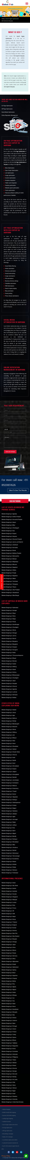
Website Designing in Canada (9, 894)
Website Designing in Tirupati (9, 791)
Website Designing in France (9, 908)
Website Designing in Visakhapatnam (11, 802)
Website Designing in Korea (9, 1048)
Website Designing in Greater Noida (11, 752)
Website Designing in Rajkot (9, 822)
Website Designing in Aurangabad (10, 774)
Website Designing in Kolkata (9, 697)
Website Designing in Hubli (8, 757)
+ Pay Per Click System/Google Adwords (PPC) (10, 1147)
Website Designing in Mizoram (9, 564)
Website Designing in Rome (9, 1006)
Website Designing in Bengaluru (10, 641)
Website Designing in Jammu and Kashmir (12, 542)
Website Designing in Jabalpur (9, 813)
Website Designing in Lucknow (9, 692)
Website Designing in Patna (9, 616)
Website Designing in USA (8, 913)
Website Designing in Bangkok (9, 939)
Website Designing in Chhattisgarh (10, 528)
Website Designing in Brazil (8, 972)
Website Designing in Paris (8, 905)
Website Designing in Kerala (9, 550)
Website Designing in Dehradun (10, 694)
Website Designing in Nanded (9, 777)
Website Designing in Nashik (9, 760)
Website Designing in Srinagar (9, 633)
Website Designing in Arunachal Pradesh (12, 519)
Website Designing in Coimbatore (10, 783)
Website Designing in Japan (9, 944)
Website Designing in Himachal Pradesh (12, 539)
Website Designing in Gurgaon (9, 647)
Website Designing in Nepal (9, 916)
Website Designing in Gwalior (9, 709)
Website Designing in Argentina (9, 975)
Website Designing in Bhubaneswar (11, 675)
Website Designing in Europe (9, 927)
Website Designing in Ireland (9, 1029)
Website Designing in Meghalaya (10, 561)
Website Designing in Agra (8, 715)
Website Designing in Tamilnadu (10, 581)
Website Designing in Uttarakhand (10, 592)
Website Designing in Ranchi (9, 638)
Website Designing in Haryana (9, 536)
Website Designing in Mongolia (9, 1012)
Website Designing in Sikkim (9, 578)
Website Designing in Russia (9, 953)
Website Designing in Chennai (9, 686)
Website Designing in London (9, 902)
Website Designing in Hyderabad (10, 607)
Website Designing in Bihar (8, 525)
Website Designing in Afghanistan (10, 961)
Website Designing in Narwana (9, 870)
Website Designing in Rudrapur (9, 839)
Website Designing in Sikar (8, 844)
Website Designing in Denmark (9, 1074)
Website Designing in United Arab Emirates (12, 1102)
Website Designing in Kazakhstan (10, 1009)
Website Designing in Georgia (9, 1071)
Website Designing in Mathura (9, 718)
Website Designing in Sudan (9, 992)
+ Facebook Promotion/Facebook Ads (10, 1143)
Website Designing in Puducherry (10, 788)
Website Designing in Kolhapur (9, 799)
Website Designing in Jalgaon (9, 771)
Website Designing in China (9, 947)
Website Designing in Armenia (9, 1068)
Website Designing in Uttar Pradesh (11, 589)
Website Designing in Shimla (9, 630)
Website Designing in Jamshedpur (10, 780)
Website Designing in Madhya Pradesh (11, 553)
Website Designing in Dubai (9, 882)
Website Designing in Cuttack (9, 805)
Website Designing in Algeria (9, 986)
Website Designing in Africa (8, 958)
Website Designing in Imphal (9, 664)
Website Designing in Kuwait (9, 964)
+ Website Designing (6, 1109)
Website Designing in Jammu (9, 635)
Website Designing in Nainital (9, 850)
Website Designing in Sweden (9, 1062)
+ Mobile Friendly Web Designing (9, 1112)
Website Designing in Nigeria (9, 989)
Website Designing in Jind (8, 735)
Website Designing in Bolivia (9, 981)
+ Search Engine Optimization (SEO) (10, 1124)
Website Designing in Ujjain (8, 816)
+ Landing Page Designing (7, 1118)
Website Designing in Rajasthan (10, 575)
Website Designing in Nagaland (9, 567)
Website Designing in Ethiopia (9, 995)
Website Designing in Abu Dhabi (10, 885)
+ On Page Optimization (7, 1127)
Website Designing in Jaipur (9, 680)
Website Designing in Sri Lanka (9, 1079)
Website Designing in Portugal (9, 1026)
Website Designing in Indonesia (10, 1054)
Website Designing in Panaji (9, 621)
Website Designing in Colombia (9, 1099)
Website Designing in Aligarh (9, 833)
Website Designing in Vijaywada (10, 797)
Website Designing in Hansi (8, 743)
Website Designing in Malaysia (9, 899)
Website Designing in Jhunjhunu (10, 847)
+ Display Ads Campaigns (7, 1137)
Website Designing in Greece (9, 1017)
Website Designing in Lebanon (9, 1020)
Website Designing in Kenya (9, 919)
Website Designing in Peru (8, 984)
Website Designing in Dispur (9, 613)
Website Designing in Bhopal (9, 658)
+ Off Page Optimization (7, 1130)
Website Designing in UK (8, 911)
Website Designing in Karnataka (10, 547)
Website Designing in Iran (8, 998)
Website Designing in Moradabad (10, 842)
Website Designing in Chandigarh (10, 627)
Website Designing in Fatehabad (10, 873)
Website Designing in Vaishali (9, 749)
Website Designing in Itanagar (9, 610)
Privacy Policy (6, 1156)
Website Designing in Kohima (9, 672)
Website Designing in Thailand (9, 922)
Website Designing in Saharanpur (10, 853)
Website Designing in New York (9, 933)
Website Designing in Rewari (9, 861)
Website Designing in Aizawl (9, 669)
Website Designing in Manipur (9, 559)
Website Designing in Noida (9, 652)
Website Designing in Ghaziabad (10, 746)
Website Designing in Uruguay (9, 978)
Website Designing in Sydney (9, 970)
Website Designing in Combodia (10, 1051)
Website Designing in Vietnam (9, 1088)
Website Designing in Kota (8, 828)
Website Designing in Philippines (10, 1057)
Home (3, 18)
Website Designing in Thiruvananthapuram (12, 655)
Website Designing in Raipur (9, 619)
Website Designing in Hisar (8, 740)
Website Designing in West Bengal (10, 595)
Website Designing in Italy (8, 1015)
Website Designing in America (9, 930)
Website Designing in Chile (8, 1082)
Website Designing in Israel (8, 1093)
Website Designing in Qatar (8, 1003)
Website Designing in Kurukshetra (10, 858)
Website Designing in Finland (9, 1031)
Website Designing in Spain (8, 1023)
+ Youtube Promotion (6, 1121)
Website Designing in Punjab (9, 573)
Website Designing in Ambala (9, 864)
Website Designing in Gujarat (9, 533)
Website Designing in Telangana (10, 584)
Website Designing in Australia (9, 891)
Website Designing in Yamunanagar (11, 856)
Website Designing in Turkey (9, 1034)
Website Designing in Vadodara (9, 811)
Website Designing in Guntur (9, 794)
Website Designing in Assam (9, 522)
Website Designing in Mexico (9, 950)
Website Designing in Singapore (10, 897)
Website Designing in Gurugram (10, 649)
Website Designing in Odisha (9, 570)
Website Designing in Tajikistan (9, 1043)
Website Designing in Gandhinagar (10, 624)
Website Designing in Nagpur (9, 808)
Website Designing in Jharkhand (10, 545)
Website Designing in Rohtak (9, 721)
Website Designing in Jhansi (9, 712)
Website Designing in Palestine (9, 1096)
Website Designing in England (9, 925)
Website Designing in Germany (9, 956)
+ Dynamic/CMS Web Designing (9, 1115)
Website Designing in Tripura (9, 587)
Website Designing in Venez (9, 1085)
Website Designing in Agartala (9, 514)
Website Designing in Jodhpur (9, 825)
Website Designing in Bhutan (9, 1040)
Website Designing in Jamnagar (10, 819)
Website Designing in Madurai (9, 785)
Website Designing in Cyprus (9, 1037)
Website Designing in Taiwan (9, 1060)
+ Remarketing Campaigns (7, 1133)
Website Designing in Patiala (9, 867)
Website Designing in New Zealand (10, 936)
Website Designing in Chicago (9, 942)
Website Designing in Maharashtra (10, 556)
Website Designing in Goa (8, 530)
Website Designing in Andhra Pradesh (11, 516)
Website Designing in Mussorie (9, 726)
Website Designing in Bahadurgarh (10, 724)
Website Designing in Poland (9, 1065)
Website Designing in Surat (8, 763)
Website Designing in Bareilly (9, 836)
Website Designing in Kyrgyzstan (10, 1046)
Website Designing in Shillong (9, 666)
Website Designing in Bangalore (10, 644)
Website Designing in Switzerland (10, 967)
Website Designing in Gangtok (9, 683)
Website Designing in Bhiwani (9, 738)
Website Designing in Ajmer (9, 830)
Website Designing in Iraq (8, 1001)
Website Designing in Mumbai (9, 661)
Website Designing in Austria (9, 888)
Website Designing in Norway (9, 1076)
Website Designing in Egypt (8, 1090)
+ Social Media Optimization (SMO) (9, 1140)
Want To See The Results (18, 490)
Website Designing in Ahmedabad (10, 766)
